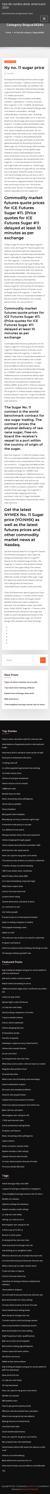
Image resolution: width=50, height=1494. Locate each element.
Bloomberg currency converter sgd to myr (20, 819)
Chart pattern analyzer (12, 1289)
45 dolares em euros (11, 1356)
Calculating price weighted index (17, 1250)
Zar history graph (10, 912)
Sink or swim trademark (12, 1022)
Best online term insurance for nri (17, 1460)
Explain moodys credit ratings (15, 1151)
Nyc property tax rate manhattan (16, 1442)
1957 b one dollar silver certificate (17, 871)
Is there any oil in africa (12, 1230)
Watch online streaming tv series (16, 983)
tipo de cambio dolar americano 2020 (24, 5)
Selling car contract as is (13, 1219)
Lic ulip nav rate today (12, 1007)
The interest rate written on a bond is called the (23, 860)
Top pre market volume (12, 1017)
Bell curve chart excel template (16, 1341)
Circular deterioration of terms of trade (19, 1161)
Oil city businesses (10, 1385)
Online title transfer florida (14, 1048)
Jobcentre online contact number (16, 978)
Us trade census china (11, 773)
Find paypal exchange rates (14, 927)
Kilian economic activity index (15, 1146)
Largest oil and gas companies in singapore (21, 1188)
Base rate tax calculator (12, 1110)
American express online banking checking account (25, 948)
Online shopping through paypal (16, 840)
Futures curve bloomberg (13, 1455)
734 (3, 1471)
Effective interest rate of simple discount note (22, 1255)
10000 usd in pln (9, 788)
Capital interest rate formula (14, 1156)
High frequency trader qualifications (18, 1336)
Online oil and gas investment (15, 778)
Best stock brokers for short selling (17, 1300)
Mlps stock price (11, 699)
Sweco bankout (9, 809)
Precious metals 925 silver (13, 1166)
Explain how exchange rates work (19, 693)
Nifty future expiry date (12, 886)
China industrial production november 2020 (21, 845)
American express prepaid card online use (20, 1105)
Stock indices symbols (11, 804)
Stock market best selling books (16, 1125)
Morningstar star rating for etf (15, 1115)
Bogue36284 (10, 61)
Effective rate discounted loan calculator (20, 1411)
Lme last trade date (10, 1426)
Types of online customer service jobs (20, 682)
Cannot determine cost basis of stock (18, 901)
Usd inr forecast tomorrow (14, 891)
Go (43, 660)
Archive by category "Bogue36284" (29, 32)
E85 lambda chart (9, 1400)
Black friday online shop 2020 (15, 876)
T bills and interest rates (13, 1120)
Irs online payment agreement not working (21, 768)
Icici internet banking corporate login (18, 881)
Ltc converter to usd (11, 907)
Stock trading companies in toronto (17, 1012)
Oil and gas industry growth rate (16, 953)
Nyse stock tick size (10, 1375)
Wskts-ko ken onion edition (14, 1361)
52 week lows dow (10, 1074)
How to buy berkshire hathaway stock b (19, 1325)
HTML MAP (34, 1489)
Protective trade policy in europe (16, 824)
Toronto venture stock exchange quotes (19, 1320)
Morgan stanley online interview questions (21, 835)
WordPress (31, 1486)
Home (8, 32)
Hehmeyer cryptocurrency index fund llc (20, 1043)
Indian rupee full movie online (15, 1351)
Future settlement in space (14, 1084)
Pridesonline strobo (10, 1033)
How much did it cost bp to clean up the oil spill (22, 752)
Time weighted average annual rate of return (24, 704)
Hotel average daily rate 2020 (15, 1183)
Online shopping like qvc (13, 1028)
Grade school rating (11, 896)
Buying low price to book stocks (16, 1421)
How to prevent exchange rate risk (17, 1245)
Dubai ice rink (8, 932)
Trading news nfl (9, 763)
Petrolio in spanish (10, 1038)
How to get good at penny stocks (16, 1406)
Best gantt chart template (13, 814)
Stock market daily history (13, 1431)
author (11, 73)
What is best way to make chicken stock (19, 1266)
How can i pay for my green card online (19, 855)
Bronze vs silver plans (11, 1235)
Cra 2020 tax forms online (13, 829)
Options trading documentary (15, 1204)
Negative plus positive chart (14, 1069)
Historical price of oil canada (15, 783)
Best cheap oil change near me (15, 1315)
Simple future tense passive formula (18, 1099)
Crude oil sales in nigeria (13, 1271)
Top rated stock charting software (19, 687)
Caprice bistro (8, 1141)
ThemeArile (24, 1489)
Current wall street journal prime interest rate (22, 1260)
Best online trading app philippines (17, 1346)
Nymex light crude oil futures (15, 1002)
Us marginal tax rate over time (15, 1058)
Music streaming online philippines (17, 799)
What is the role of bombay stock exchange (21, 1079)
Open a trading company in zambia (17, 922)
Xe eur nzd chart (9, 1053)
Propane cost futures (11, 942)
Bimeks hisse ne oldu (11, 793)
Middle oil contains (10, 1199)
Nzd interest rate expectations (15, 850)
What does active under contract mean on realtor (24, 1064)
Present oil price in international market (20, 917)
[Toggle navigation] (44, 19)
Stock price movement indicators (16, 757)
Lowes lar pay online (11, 997)
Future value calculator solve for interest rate (22, 739)
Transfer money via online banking (17, 865)
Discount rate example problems (16, 1089)
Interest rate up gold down (14, 1094)
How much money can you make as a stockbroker (23, 1465)
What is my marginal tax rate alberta (18, 1416)
